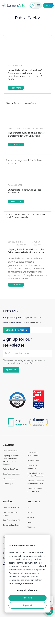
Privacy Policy (29, 552)
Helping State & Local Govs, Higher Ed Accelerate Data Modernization (26, 251)
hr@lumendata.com (33, 322)
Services (8, 501)
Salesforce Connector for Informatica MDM (36, 482)
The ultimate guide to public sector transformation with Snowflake (26, 134)
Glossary (31, 517)
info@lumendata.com (32, 317)
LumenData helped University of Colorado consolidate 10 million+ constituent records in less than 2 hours (25, 74)
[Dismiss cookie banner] (46, 540)
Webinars (31, 527)
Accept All (27, 598)
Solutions (8, 444)
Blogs (11, 128)
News (30, 522)
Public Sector (15, 66)
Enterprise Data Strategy (12, 525)
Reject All (27, 605)
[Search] (32, 5)
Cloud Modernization (11, 507)
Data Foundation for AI (11, 520)
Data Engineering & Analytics (10, 513)
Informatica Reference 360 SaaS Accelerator (36, 474)
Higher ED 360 (33, 460)
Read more (16, 88)
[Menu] (38, 5)
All (28, 507)
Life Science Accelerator (32, 466)
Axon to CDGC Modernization (33, 454)
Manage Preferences (27, 590)
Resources (34, 501)
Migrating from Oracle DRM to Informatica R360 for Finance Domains (11, 460)
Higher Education (21, 243)
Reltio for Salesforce (10, 469)
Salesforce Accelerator (11, 474)
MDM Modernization (10, 451)
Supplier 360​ (8, 484)
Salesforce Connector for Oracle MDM (36, 490)
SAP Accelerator (9, 479)
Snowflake (37, 128)
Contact (48, 5)
